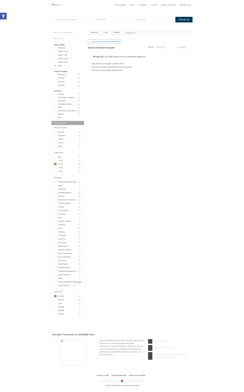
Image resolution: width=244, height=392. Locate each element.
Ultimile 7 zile (62, 55)
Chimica (69, 207)
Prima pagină (120, 5)
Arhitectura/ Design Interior (69, 111)
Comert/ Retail (69, 210)
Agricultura (69, 101)
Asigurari (69, 114)
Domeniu (58, 178)
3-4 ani (69, 168)
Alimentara (69, 189)
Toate (60, 66)
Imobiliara (69, 232)
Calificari (58, 292)
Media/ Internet (69, 246)
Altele (69, 107)
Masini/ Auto (69, 243)
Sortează (151, 47)
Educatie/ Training (69, 221)
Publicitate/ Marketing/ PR (69, 271)
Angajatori (143, 5)
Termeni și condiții (102, 375)
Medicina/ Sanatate (69, 250)
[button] (3, 16)
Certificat (69, 296)
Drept (69, 218)
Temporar (69, 85)
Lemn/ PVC (69, 239)
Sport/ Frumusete (69, 275)
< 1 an (69, 160)
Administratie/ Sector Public (69, 182)
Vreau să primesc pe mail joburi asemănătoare (106, 41)
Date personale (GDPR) (137, 375)
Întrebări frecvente (168, 5)
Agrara (69, 185)
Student (69, 139)
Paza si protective (69, 257)
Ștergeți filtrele (130, 33)
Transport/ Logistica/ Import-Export (70, 282)
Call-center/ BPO (69, 203)
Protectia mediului (69, 268)
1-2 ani (69, 164)
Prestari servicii (69, 264)
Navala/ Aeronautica (69, 253)
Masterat (69, 310)
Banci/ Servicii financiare (69, 200)
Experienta (58, 153)
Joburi (132, 5)
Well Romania (185, 5)
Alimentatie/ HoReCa (69, 104)
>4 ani (69, 171)
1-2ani (105, 32)
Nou (69, 157)
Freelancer (69, 74)
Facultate (69, 307)
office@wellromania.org (164, 348)
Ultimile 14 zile (63, 59)
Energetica (69, 225)
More (60, 118)
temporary (94, 32)
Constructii (69, 214)
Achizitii (69, 94)
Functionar (69, 135)
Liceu (69, 303)
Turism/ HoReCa (66, 285)
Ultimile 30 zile (63, 62)
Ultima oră (61, 48)
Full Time (69, 78)
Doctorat (69, 314)
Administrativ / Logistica (69, 97)
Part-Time (69, 82)
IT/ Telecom (69, 235)
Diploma (69, 300)
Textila (69, 278)
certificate (116, 32)
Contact (154, 5)
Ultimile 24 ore (63, 51)
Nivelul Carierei (60, 128)
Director (69, 143)
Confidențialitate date (118, 375)
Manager (69, 132)
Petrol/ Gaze (69, 260)
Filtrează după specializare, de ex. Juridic (105, 24)
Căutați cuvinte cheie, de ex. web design (63, 24)
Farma (69, 228)
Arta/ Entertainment (69, 193)
